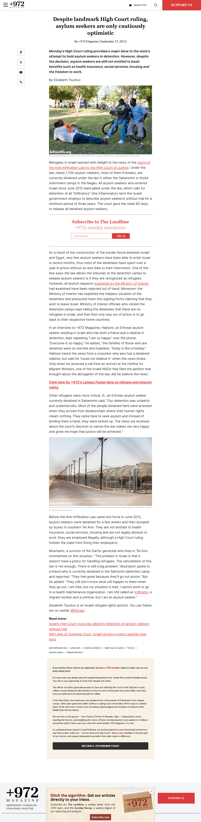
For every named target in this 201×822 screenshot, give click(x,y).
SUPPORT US (181, 5)
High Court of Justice (114, 647)
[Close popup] (151, 791)
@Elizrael (77, 610)
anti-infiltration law (58, 647)
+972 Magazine (88, 41)
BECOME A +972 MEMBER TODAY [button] (100, 745)
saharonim (75, 647)
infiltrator (141, 592)
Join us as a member (122, 733)
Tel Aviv (131, 647)
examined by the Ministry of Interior (121, 283)
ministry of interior (92, 647)
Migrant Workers (75, 652)
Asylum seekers (56, 652)
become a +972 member (108, 668)
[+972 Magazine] (17, 7)
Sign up (121, 235)
